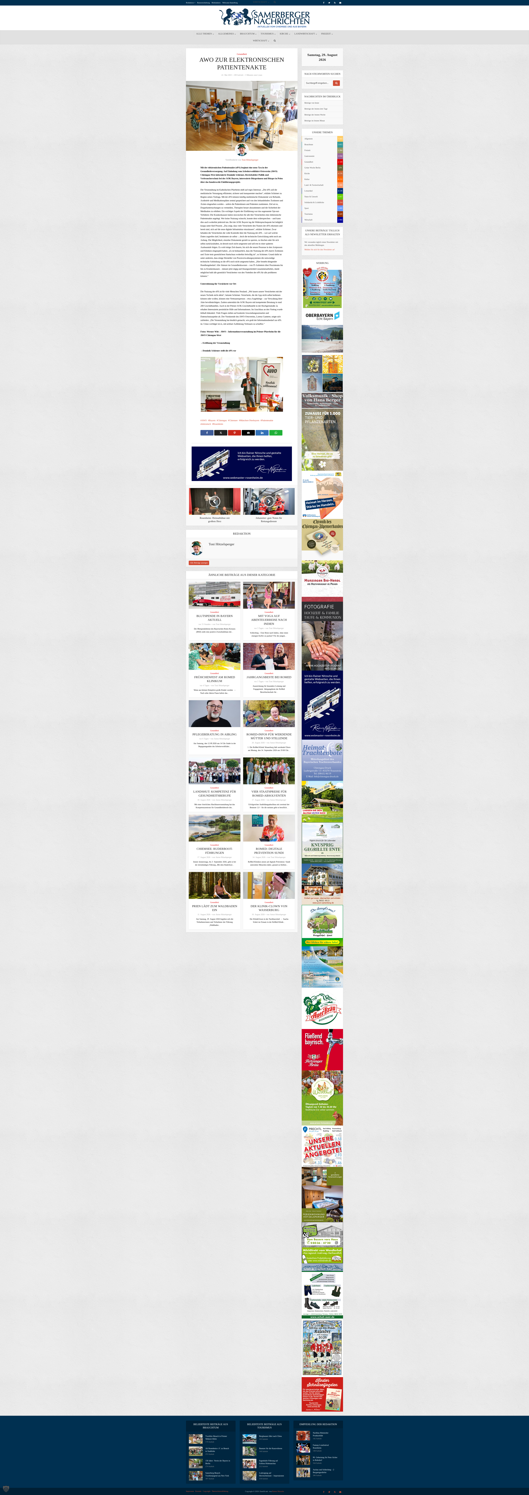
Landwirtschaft (304, 34)
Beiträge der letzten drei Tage (315, 109)
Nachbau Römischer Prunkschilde (320, 1434)
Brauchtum (247, 34)
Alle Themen (204, 34)
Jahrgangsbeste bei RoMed (269, 677)
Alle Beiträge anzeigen (199, 563)
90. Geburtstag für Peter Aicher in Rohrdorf (325, 1458)
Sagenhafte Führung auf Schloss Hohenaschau (268, 1462)
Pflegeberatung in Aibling (214, 734)
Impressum (190, 1491)
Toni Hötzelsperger (250, 160)
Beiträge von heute (311, 103)
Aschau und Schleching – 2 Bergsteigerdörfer (323, 1471)
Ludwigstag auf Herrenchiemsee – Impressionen (271, 1474)
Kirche (284, 34)
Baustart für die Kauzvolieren (270, 1448)
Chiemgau (222, 420)
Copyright (206, 1491)
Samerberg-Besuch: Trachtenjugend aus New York (217, 1474)
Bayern (212, 420)
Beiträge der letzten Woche (314, 115)
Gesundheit (242, 54)
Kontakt (198, 1491)
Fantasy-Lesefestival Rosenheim (321, 1446)
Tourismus (267, 34)
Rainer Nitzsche (278, 1491)
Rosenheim (218, 424)
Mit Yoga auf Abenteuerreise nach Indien (269, 619)
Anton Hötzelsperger (222, 739)
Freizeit (326, 34)
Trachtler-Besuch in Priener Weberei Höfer (216, 1437)
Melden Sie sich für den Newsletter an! (319, 250)
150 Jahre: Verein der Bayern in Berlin (217, 1462)
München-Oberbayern (249, 420)
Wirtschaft (260, 40)
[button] (241, 384)
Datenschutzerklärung (220, 1491)
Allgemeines (226, 34)
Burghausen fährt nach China (270, 1436)
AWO (204, 420)
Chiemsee (233, 420)
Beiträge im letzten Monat (314, 121)
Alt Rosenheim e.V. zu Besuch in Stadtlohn (217, 1449)
